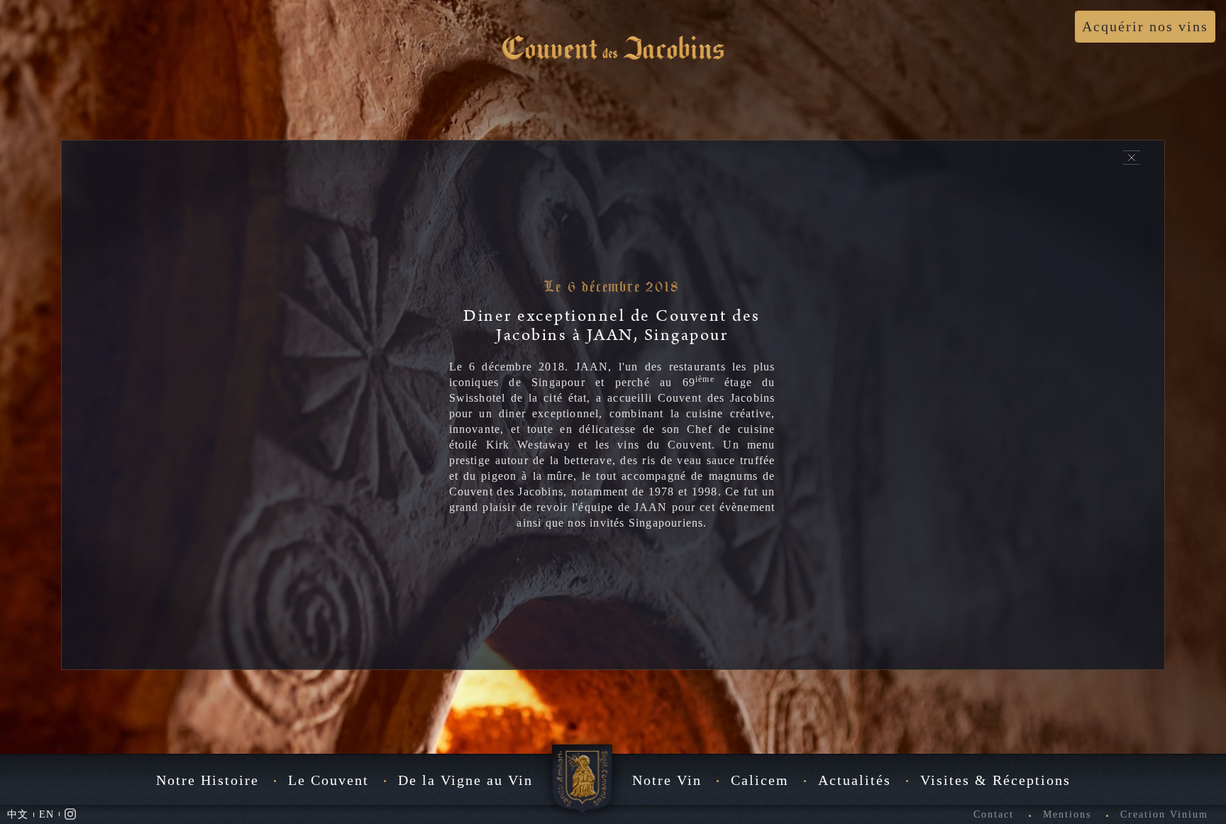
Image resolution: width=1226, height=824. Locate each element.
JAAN (592, 367)
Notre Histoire (207, 780)
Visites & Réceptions (995, 780)
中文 (17, 814)
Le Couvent (328, 780)
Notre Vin (667, 780)
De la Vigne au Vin (465, 780)
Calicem (760, 780)
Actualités (854, 780)
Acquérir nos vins (1145, 26)
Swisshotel (480, 398)
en (46, 814)
